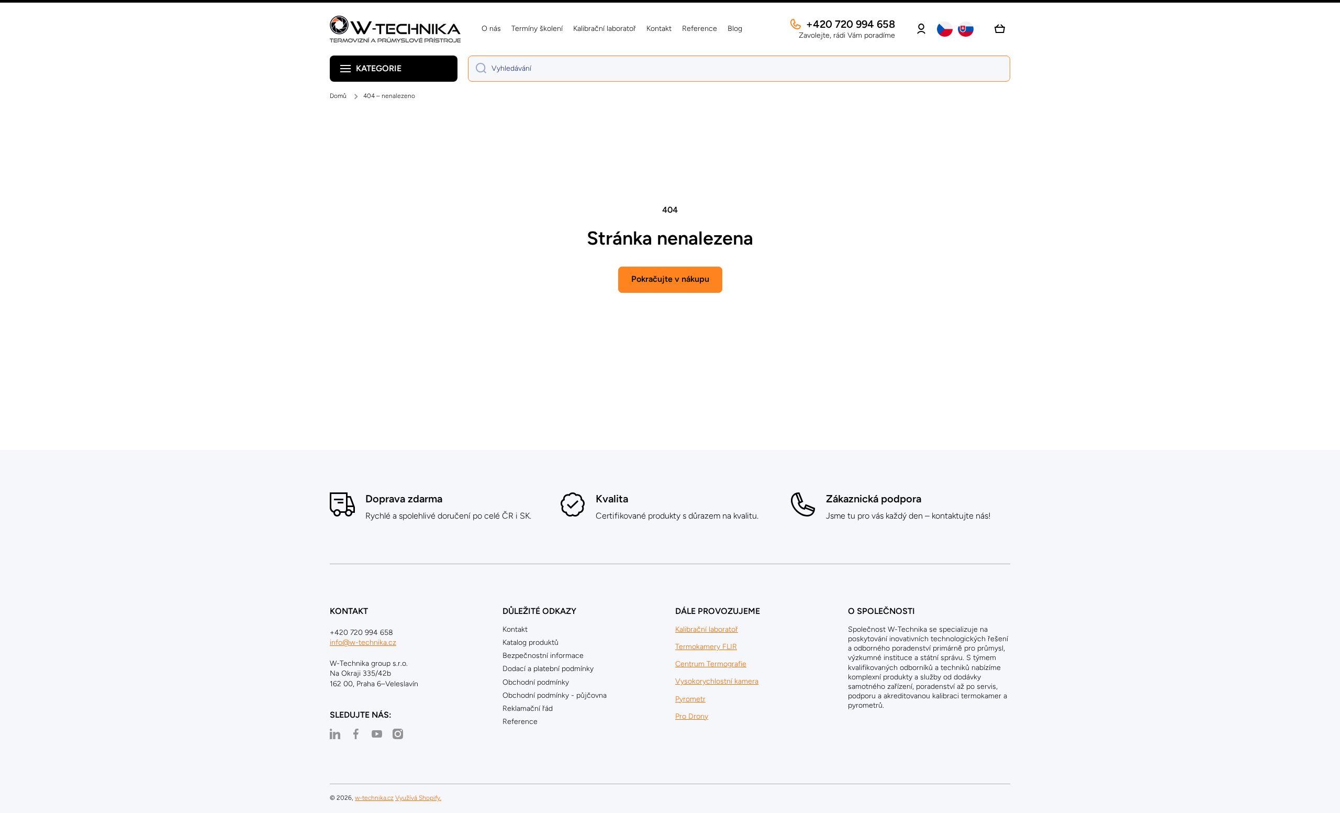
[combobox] (739, 69)
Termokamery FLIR (706, 646)
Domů (338, 96)
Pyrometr (690, 699)
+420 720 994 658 (850, 24)
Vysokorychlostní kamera (716, 681)
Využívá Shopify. (418, 797)
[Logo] (395, 29)
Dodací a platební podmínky (548, 668)
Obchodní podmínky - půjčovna (554, 695)
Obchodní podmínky (535, 682)
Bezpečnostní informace (543, 655)
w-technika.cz (374, 797)
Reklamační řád (527, 708)
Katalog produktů (530, 642)
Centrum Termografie (710, 664)
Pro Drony (691, 716)
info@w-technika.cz (363, 642)
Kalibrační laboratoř (706, 629)
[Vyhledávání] (477, 69)
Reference (520, 721)
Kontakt (515, 629)
